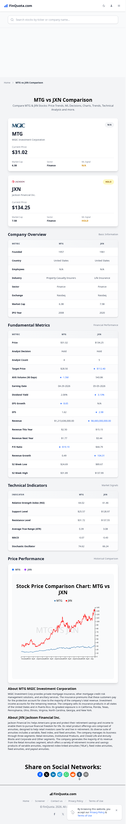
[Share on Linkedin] (53, 774)
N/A (84, 165)
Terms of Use (85, 815)
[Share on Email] (86, 774)
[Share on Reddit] (72, 774)
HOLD (85, 220)
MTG (17, 133)
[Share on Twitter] (46, 774)
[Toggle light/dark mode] (104, 6)
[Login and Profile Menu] (111, 6)
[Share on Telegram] (59, 774)
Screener (40, 801)
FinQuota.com (64, 794)
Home (7, 82)
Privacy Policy (97, 812)
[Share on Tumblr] (79, 774)
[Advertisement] (63, 52)
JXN (16, 189)
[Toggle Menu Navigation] (119, 6)
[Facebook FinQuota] (54, 814)
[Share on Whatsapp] (66, 774)
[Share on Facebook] (40, 774)
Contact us (57, 801)
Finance (51, 165)
